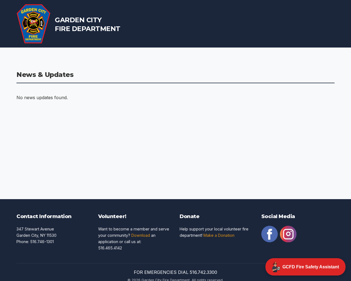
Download (140, 235)
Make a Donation (218, 235)
